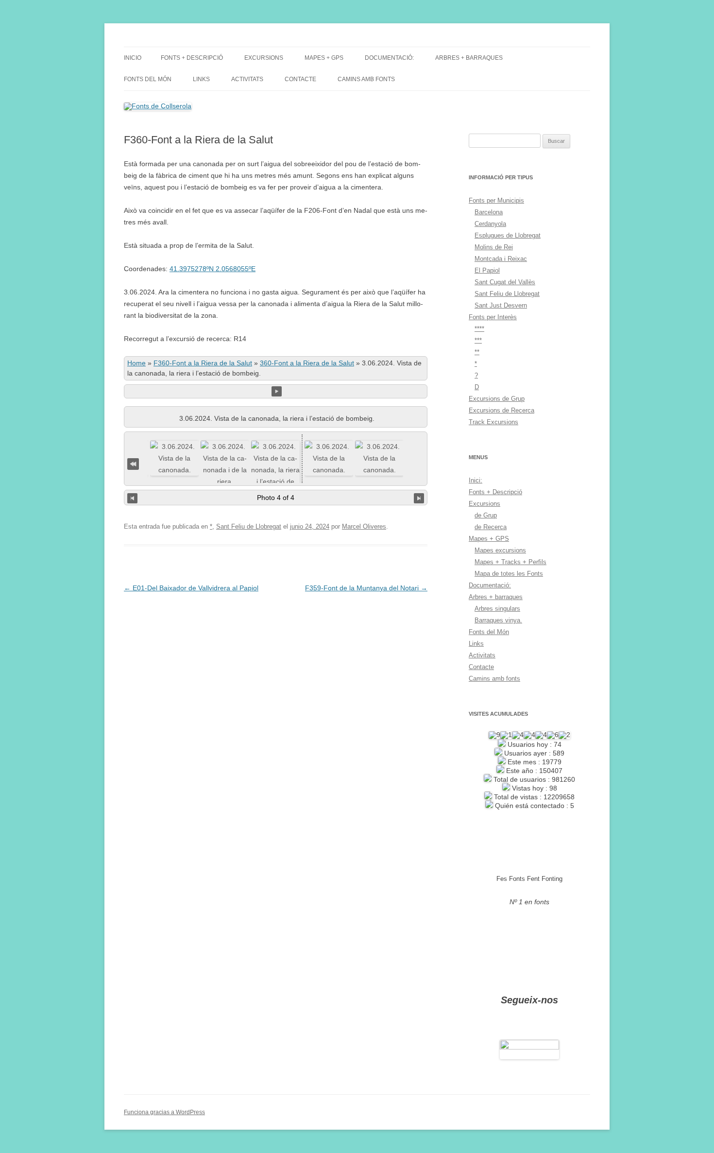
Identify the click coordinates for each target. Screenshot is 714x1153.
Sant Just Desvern (501, 305)
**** (479, 328)
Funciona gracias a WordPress (164, 1112)
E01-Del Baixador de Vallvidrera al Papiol (191, 588)
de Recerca (491, 527)
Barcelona (489, 212)
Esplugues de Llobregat (508, 235)
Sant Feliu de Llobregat (248, 526)
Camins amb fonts (366, 79)
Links (201, 79)
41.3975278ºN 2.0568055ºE (212, 269)
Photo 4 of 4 (275, 497)
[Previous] (132, 497)
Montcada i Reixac (501, 258)
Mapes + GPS (324, 57)
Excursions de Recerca (501, 410)
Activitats (247, 79)
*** (478, 340)
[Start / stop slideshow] (277, 391)
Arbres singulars (497, 608)
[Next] (419, 497)
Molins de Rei (494, 247)
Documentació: (389, 57)
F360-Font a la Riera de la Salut (202, 363)
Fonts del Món (147, 79)
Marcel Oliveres (364, 526)
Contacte (300, 79)
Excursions (263, 57)
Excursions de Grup (497, 398)
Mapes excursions (500, 550)
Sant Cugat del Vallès (505, 282)
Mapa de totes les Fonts (509, 573)
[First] (133, 463)
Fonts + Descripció (192, 57)
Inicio (132, 57)
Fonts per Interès (493, 317)
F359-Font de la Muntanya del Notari (366, 588)
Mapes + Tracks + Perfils (510, 562)
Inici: (475, 480)
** (477, 352)
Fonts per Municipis (496, 200)
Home (136, 363)
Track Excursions (493, 422)
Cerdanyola (490, 223)
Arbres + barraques (469, 57)
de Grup (486, 515)
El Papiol (487, 270)
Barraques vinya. (498, 620)
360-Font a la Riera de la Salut (307, 363)
